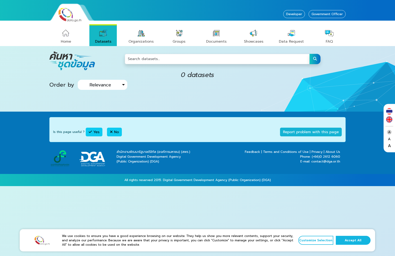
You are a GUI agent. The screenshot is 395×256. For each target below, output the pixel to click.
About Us (333, 151)
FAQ (329, 41)
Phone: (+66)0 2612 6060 (320, 156)
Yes (95, 132)
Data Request (291, 41)
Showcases (253, 41)
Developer (294, 14)
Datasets (103, 41)
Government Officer (327, 14)
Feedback (252, 151)
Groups (179, 41)
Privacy (317, 151)
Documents (216, 41)
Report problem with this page (311, 132)
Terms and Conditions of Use (286, 151)
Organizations (141, 41)
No (116, 132)
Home (66, 41)
